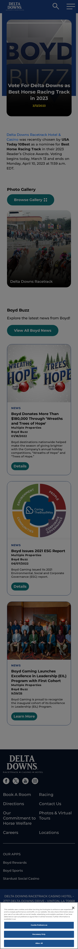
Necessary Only (38, 934)
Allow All (39, 943)
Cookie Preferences (39, 925)
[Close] (73, 907)
